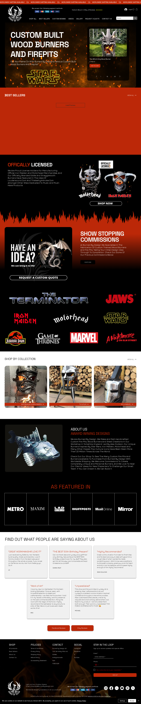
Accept (132, 701)
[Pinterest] (127, 688)
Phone (96, 661)
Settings (122, 701)
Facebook (77, 651)
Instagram (77, 648)
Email (96, 653)
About (80, 10)
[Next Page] (120, 76)
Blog (85, 10)
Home (74, 10)
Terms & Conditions (37, 648)
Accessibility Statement (39, 660)
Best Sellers (13, 651)
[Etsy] (117, 688)
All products (13, 648)
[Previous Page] (96, 76)
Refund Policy (35, 657)
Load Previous (70, 105)
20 (115, 76)
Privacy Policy (35, 651)
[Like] (133, 9)
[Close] (138, 700)
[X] (133, 688)
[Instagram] (106, 688)
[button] (92, 19)
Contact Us (13, 657)
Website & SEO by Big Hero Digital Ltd (99, 696)
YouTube (76, 657)
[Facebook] (111, 688)
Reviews (92, 10)
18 (107, 76)
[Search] (135, 18)
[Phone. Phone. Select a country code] (97, 665)
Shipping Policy (36, 654)
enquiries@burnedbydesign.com (42, 686)
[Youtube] (122, 688)
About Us (12, 654)
